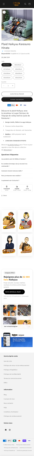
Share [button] (5, 195)
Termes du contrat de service (12, 378)
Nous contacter (8, 403)
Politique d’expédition (9, 450)
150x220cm (18, 77)
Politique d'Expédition (10, 370)
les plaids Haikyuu (13, 145)
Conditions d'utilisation (11, 412)
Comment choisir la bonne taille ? (12, 171)
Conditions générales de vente (24, 450)
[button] (4, 4)
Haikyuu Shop (10, 444)
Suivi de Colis (8, 361)
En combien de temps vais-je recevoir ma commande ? (14, 165)
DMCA (5, 382)
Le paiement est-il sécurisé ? (10, 180)
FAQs (5, 407)
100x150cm (17, 65)
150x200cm (18, 73)
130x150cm (18, 69)
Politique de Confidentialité (12, 374)
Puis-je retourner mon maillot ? (11, 175)
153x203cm (6, 77)
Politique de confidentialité (11, 447)
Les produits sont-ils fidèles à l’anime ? (13, 159)
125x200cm (6, 73)
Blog (5, 394)
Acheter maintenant (17, 99)
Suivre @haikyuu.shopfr (14, 292)
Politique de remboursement (13, 416)
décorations (8, 150)
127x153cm (6, 69)
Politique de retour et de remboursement (16, 365)
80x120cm (6, 65)
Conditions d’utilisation (26, 447)
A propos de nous (9, 399)
